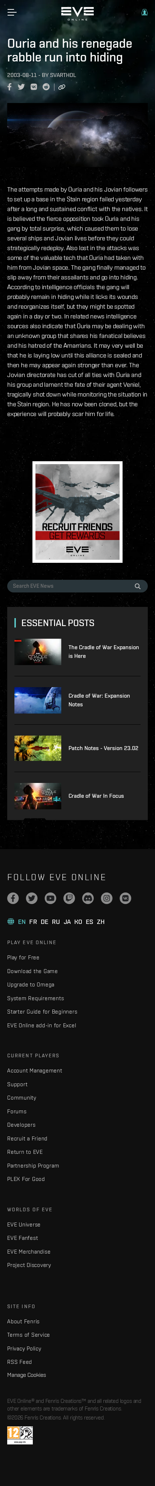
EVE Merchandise (28, 1252)
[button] (144, 12)
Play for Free (23, 957)
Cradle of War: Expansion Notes (99, 700)
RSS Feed (19, 1362)
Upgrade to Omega (30, 984)
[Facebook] (13, 898)
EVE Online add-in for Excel (41, 1025)
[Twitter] (31, 898)
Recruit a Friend (27, 1138)
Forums (17, 1111)
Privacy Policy (24, 1348)
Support (17, 1084)
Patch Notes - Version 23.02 (103, 748)
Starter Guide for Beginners (42, 1011)
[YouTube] (50, 898)
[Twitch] (69, 898)
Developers (21, 1125)
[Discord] (88, 898)
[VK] (125, 898)
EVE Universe (24, 1224)
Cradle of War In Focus (96, 795)
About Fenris (23, 1321)
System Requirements (35, 998)
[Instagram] (106, 898)
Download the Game (32, 971)
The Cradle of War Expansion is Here (103, 651)
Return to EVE (25, 1152)
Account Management (34, 1070)
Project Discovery (29, 1265)
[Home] (77, 19)
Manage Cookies (26, 1374)
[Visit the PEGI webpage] (20, 1435)
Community (21, 1098)
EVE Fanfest (22, 1238)
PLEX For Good (26, 1179)
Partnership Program (33, 1165)
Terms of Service (28, 1335)
